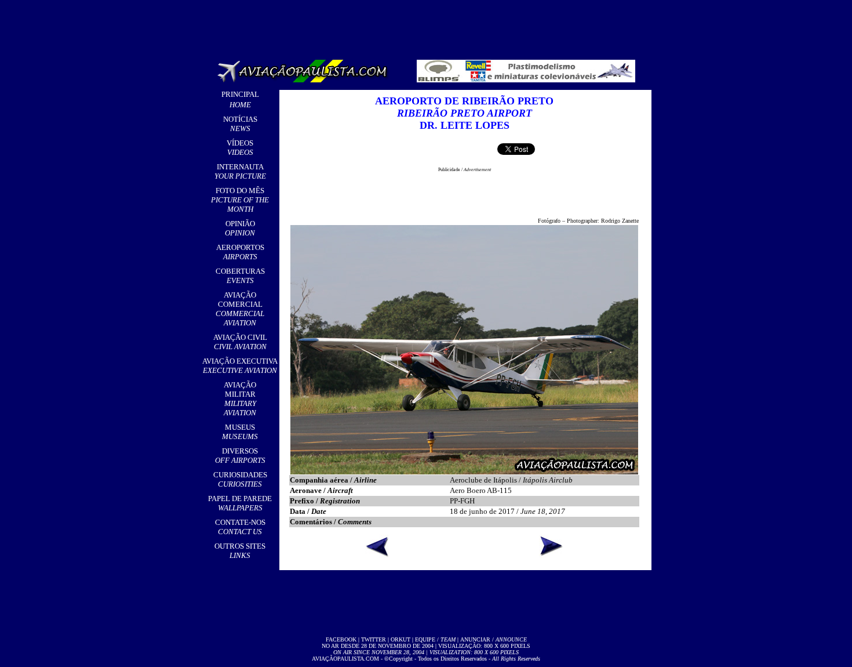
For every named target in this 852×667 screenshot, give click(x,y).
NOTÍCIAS (240, 124)
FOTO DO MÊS (240, 199)
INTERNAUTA (240, 171)
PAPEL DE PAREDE (240, 503)
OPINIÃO (240, 228)
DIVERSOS (240, 456)
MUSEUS (240, 432)
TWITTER (373, 639)
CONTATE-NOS (240, 527)
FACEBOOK (341, 639)
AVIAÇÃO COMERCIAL (240, 309)
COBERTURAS (240, 276)
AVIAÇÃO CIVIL (240, 342)
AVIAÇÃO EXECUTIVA (240, 366)
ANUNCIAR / (493, 639)
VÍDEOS (240, 148)
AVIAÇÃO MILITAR (240, 398)
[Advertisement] (428, 26)
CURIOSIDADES (240, 479)
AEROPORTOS (240, 252)
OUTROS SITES (239, 551)
